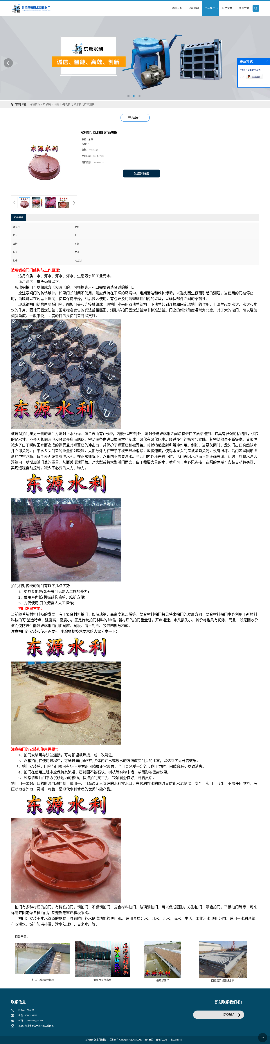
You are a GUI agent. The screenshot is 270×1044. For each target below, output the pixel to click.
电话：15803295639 (27, 1015)
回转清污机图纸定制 (222, 980)
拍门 (58, 104)
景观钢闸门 (162, 980)
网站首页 (35, 104)
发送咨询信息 (141, 173)
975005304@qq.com (34, 1020)
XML (139, 1039)
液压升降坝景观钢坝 (42, 980)
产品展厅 (48, 104)
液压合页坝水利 (102, 980)
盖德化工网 (161, 1039)
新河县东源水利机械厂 (96, 1039)
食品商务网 (176, 1039)
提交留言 (229, 1014)
